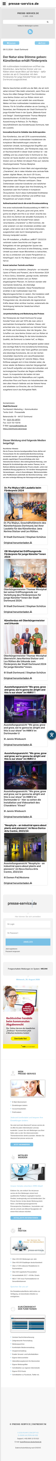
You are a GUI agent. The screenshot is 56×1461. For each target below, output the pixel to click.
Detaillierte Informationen (26, 1218)
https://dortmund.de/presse (15, 429)
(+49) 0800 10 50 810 (31, 1439)
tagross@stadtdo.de (18, 426)
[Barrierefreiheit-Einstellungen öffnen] (51, 734)
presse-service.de (28, 13)
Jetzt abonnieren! (22, 1144)
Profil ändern (16, 1112)
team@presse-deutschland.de (30, 1442)
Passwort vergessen (13, 951)
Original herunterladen (17, 542)
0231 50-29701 (13, 420)
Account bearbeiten (19, 1109)
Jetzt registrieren (11, 949)
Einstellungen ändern (19, 1105)
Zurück (12, 43)
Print (42, 43)
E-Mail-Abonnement (19, 1102)
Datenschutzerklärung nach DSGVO (28, 1448)
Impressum (39, 1424)
